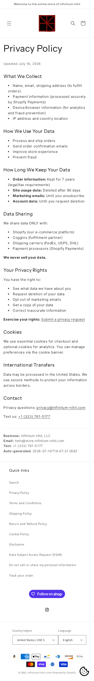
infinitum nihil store (39, 672)
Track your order (21, 575)
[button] (9, 23)
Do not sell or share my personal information (42, 565)
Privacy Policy (19, 493)
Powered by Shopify (64, 672)
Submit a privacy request (63, 319)
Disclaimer (17, 544)
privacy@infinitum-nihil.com (61, 407)
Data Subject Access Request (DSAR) (35, 555)
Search (14, 482)
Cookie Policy (19, 534)
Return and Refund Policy (28, 524)
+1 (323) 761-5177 (34, 416)
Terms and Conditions (25, 503)
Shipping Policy (20, 513)
